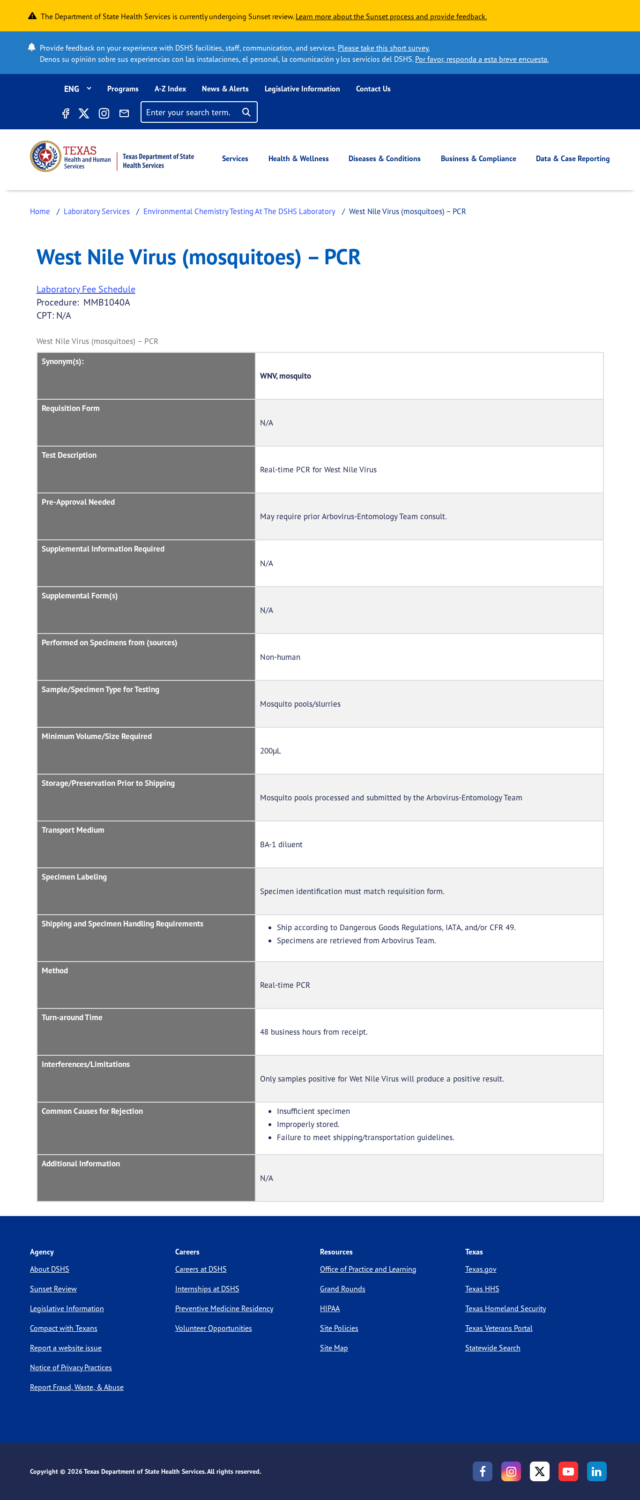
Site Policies (339, 1328)
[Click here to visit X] (83, 115)
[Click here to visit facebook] (65, 115)
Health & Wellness (298, 158)
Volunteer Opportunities (213, 1328)
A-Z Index (170, 88)
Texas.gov (481, 1269)
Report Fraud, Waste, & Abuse (77, 1387)
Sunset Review (53, 1288)
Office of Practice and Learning (368, 1269)
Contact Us (373, 88)
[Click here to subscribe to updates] (124, 115)
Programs (123, 88)
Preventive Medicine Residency (224, 1308)
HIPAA (330, 1308)
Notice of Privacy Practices (71, 1367)
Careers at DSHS (201, 1269)
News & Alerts (225, 88)
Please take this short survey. (384, 47)
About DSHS (49, 1269)
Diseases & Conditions (385, 158)
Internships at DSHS (207, 1288)
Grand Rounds (342, 1288)
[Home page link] (112, 156)
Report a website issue (66, 1347)
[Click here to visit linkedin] (597, 1471)
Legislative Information (302, 88)
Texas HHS (482, 1288)
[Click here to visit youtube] (568, 1471)
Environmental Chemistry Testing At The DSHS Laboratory (239, 211)
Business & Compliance (478, 158)
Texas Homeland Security (505, 1308)
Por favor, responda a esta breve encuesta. (482, 59)
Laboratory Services (97, 211)
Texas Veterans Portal (499, 1328)
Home (40, 211)
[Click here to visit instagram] (104, 115)
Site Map (334, 1347)
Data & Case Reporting (573, 158)
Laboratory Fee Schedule (86, 289)
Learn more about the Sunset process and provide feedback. (391, 16)
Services (235, 158)
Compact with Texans (63, 1328)
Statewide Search (493, 1347)
